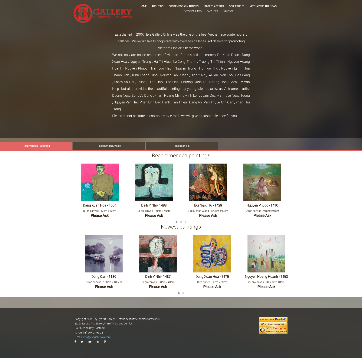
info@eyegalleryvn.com (96, 337)
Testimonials (182, 146)
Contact (212, 10)
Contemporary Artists (184, 6)
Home (143, 6)
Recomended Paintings (36, 146)
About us (157, 6)
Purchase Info (192, 10)
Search (228, 10)
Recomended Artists (109, 146)
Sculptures (236, 6)
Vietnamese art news (263, 6)
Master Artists (214, 6)
